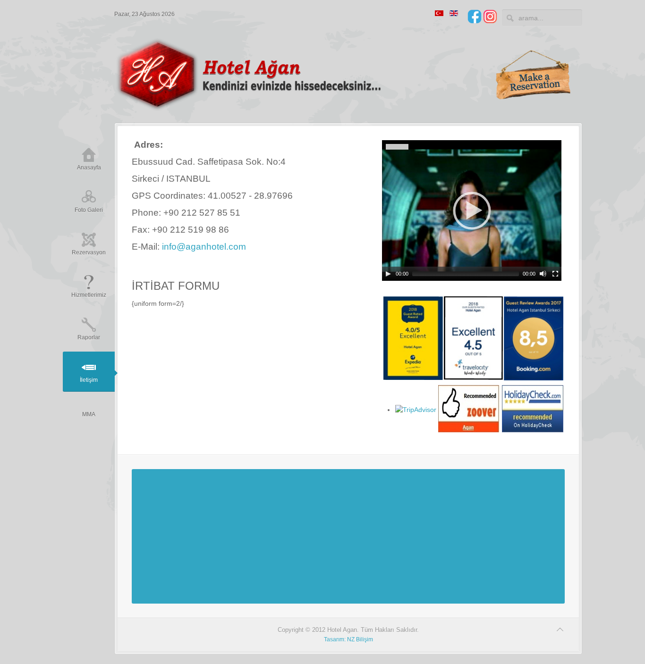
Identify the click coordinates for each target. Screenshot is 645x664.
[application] (471, 210)
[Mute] (543, 273)
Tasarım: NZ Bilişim (348, 639)
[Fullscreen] (555, 273)
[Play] (388, 273)
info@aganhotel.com (204, 247)
